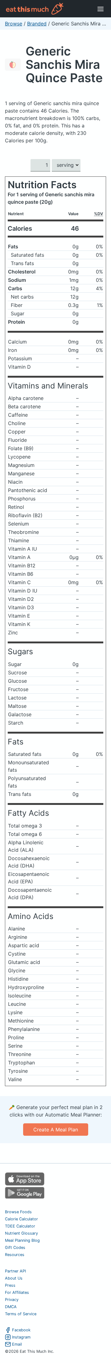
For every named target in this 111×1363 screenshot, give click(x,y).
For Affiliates (17, 1292)
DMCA (11, 1306)
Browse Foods (18, 1212)
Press (10, 1285)
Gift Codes (15, 1247)
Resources (14, 1254)
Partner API (15, 1271)
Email (17, 1344)
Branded (37, 23)
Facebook (21, 1330)
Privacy (11, 1299)
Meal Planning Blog (22, 1240)
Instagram (21, 1337)
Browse (13, 23)
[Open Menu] (100, 8)
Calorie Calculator (21, 1219)
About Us (14, 1278)
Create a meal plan (55, 1129)
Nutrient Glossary (21, 1233)
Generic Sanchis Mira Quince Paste (64, 64)
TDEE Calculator (20, 1226)
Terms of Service (20, 1314)
